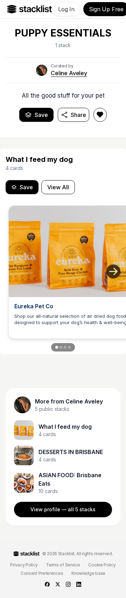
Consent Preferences (42, 573)
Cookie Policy (101, 564)
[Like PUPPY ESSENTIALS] (100, 115)
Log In (66, 9)
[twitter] (57, 584)
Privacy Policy (23, 564)
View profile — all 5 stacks (63, 509)
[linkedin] (78, 584)
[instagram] (68, 584)
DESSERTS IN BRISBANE (70, 451)
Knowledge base (88, 573)
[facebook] (47, 584)
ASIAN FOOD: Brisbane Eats (70, 479)
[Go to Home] (29, 9)
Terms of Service (63, 564)
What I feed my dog (65, 426)
